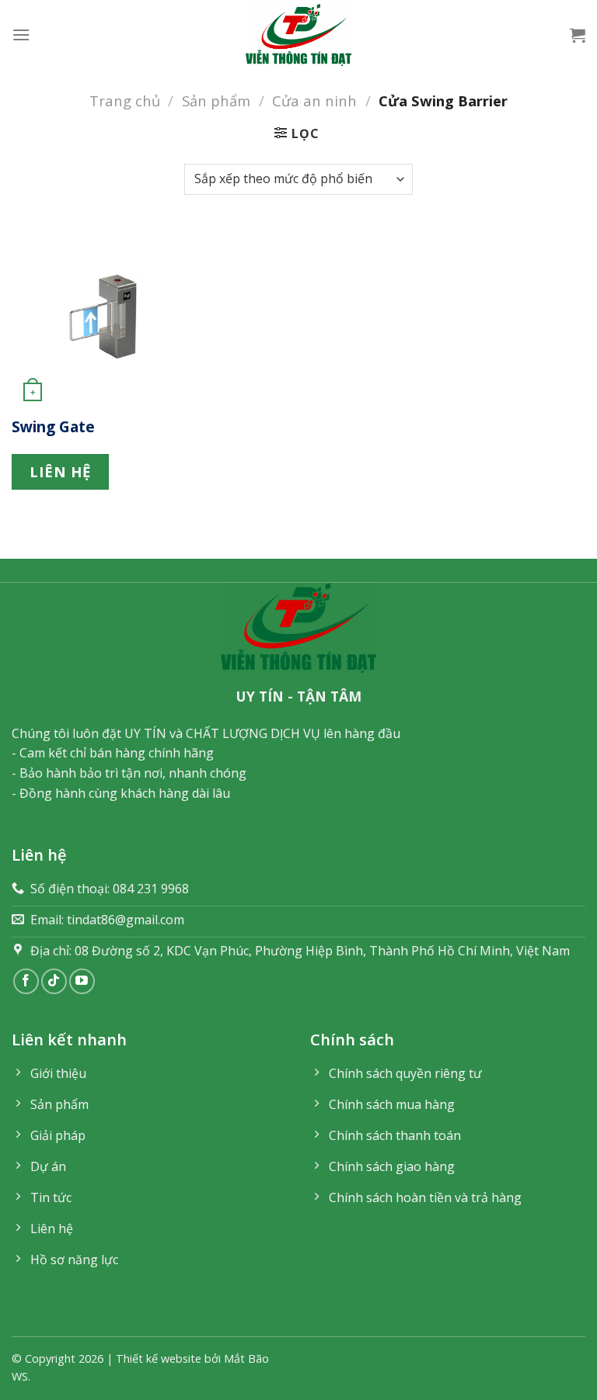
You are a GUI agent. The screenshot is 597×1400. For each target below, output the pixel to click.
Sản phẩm (216, 100)
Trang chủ (124, 100)
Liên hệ (60, 471)
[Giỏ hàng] (577, 35)
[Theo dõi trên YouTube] (82, 981)
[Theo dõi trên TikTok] (54, 981)
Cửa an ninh (314, 100)
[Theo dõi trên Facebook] (26, 981)
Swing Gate (53, 427)
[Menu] (21, 35)
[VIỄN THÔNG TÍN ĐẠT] (298, 35)
